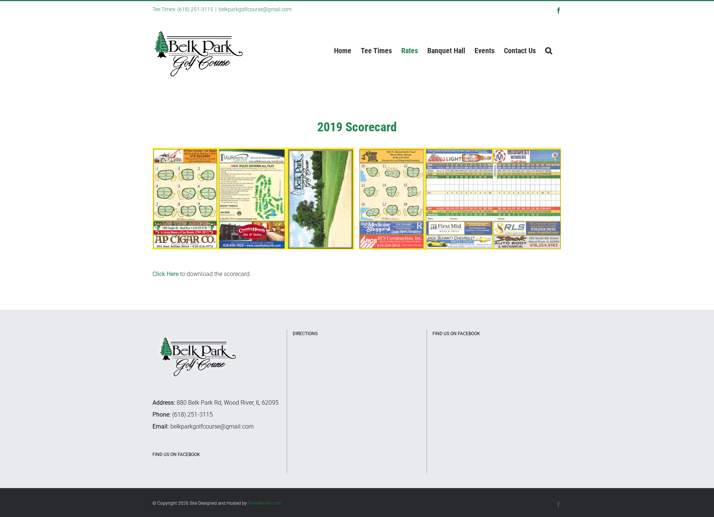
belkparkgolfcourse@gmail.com (255, 9)
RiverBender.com (265, 503)
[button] (548, 50)
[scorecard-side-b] (253, 198)
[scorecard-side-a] (460, 198)
